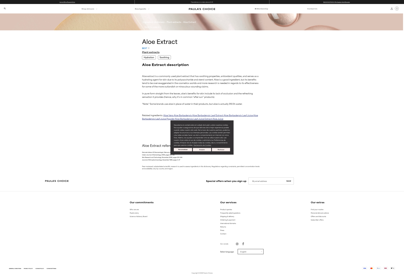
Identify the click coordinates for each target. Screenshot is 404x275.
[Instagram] (237, 244)
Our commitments (141, 202)
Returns (223, 227)
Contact (223, 234)
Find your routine (317, 209)
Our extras (317, 202)
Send (288, 181)
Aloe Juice (217, 118)
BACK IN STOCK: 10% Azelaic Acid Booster (336, 2)
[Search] (5, 9)
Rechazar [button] (221, 149)
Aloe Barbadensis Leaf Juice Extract (193, 118)
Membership (262, 8)
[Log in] (391, 8)
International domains (228, 223)
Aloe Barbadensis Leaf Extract (208, 115)
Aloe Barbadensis (183, 115)
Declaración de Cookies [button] (202, 145)
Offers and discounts (318, 216)
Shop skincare (88, 9)
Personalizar (183, 149)
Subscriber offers (317, 220)
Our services (228, 202)
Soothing (164, 57)
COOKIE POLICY (39, 268)
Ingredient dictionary (154, 22)
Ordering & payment (227, 220)
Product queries (226, 209)
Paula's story (134, 213)
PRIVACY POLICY (28, 268)
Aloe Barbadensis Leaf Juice (238, 115)
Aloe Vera (168, 115)
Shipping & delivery (227, 216)
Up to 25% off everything (67, 2)
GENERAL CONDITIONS (15, 268)
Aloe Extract (189, 22)
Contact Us (312, 8)
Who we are (134, 209)
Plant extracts (174, 22)
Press (222, 230)
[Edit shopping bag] (397, 8)
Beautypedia (140, 9)
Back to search (151, 27)
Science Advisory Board (138, 216)
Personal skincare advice (320, 213)
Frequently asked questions (230, 213)
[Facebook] (243, 243)
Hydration (149, 57)
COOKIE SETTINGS (51, 268)
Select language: (227, 251)
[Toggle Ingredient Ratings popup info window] (149, 48)
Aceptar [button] (202, 149)
